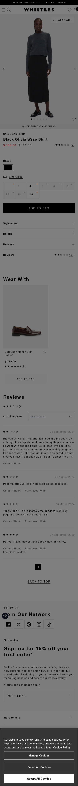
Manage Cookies (39, 755)
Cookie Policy (61, 747)
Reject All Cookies (38, 767)
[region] (39, 757)
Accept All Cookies (39, 778)
